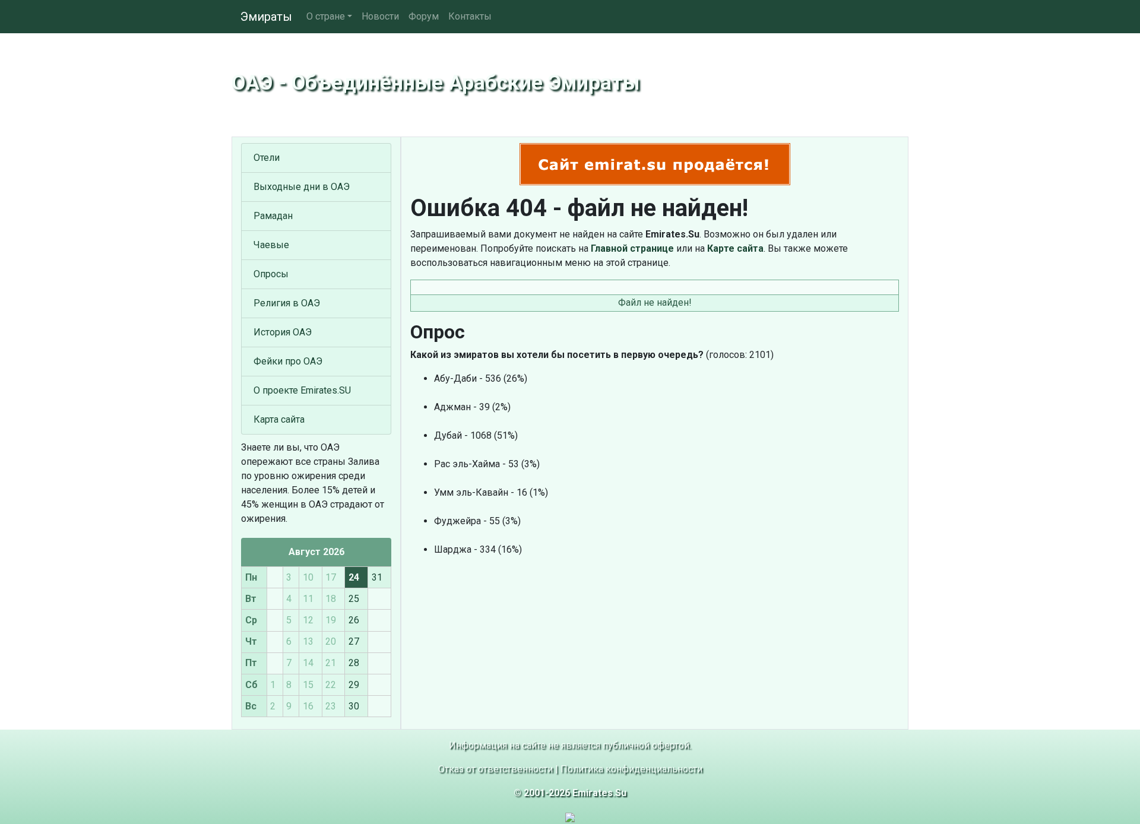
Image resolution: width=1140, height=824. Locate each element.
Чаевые (271, 245)
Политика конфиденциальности (631, 769)
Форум (423, 16)
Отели (267, 157)
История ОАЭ (283, 332)
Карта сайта (279, 419)
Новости (380, 16)
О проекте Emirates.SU (302, 390)
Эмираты (266, 16)
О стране (325, 16)
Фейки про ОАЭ (288, 361)
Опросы (271, 274)
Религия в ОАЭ (287, 303)
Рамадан (273, 215)
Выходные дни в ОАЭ (302, 186)
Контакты (470, 16)
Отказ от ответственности (495, 769)
